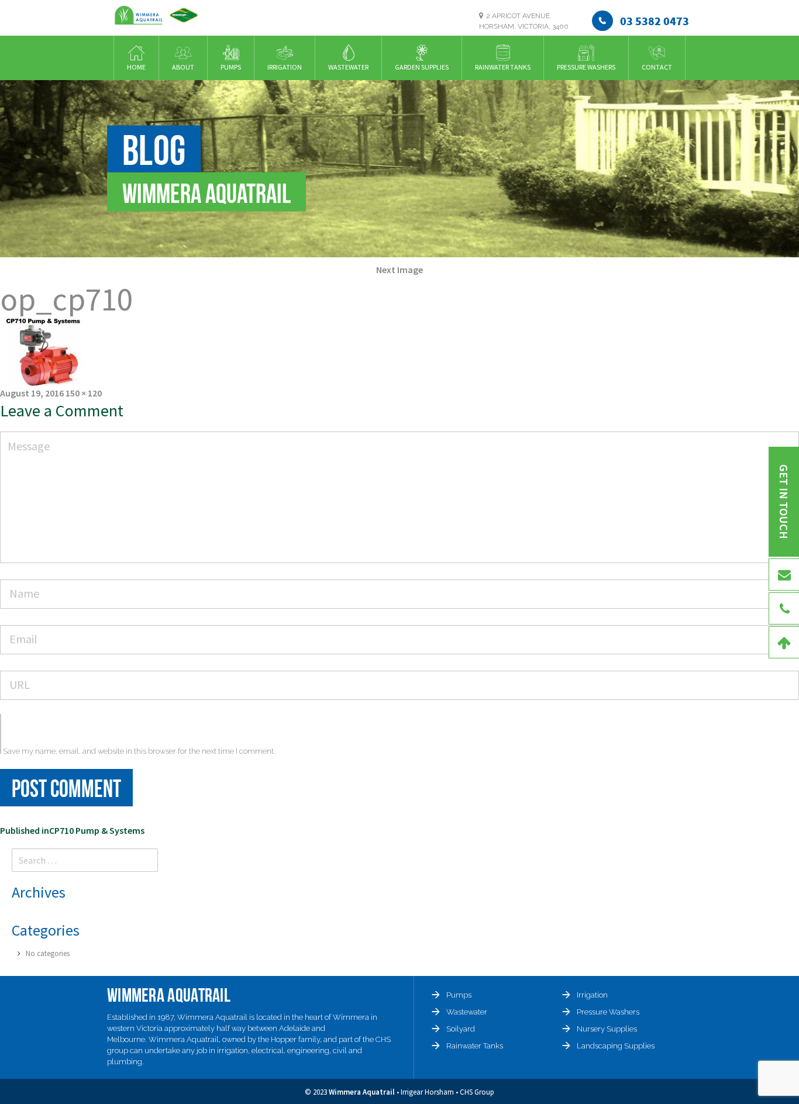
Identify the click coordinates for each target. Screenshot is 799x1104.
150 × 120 (84, 393)
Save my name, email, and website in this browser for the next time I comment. (139, 751)
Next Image (399, 269)
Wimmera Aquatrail (362, 1092)
